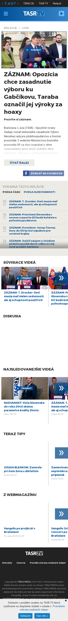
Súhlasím (25, 615)
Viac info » (42, 615)
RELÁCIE (10, 27)
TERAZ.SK (28, 3)
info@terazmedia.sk (13, 598)
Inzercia (21, 562)
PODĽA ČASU (11, 191)
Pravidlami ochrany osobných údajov (42, 607)
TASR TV (43, 3)
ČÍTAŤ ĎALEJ (19, 162)
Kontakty (7, 562)
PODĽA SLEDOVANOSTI (39, 191)
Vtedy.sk (57, 3)
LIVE (25, 27)
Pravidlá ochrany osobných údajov (48, 562)
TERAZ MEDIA (24, 581)
